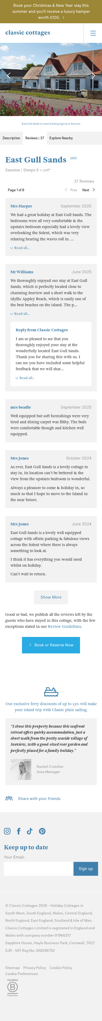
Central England (78, 913)
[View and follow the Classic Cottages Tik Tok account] (30, 833)
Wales (58, 913)
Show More (51, 597)
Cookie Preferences (21, 974)
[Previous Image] (9, 75)
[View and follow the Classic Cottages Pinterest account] (42, 833)
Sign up (86, 868)
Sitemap (12, 968)
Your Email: (14, 857)
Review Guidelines (64, 626)
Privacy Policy (34, 968)
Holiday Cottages (65, 905)
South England (38, 913)
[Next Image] (93, 75)
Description (11, 138)
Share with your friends (39, 798)
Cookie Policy (61, 968)
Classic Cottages (23, 905)
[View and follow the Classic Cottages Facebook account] (18, 833)
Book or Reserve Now (54, 645)
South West (15, 913)
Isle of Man (82, 920)
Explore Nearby (61, 138)
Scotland (61, 920)
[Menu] (92, 33)
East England (42, 920)
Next (85, 190)
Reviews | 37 (34, 138)
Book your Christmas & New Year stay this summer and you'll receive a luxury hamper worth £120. (51, 11)
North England (17, 920)
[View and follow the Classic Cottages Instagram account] (7, 833)
